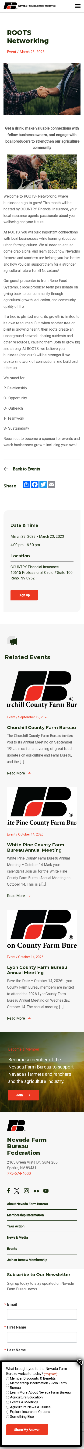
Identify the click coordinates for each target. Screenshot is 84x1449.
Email (12, 1304)
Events (12, 1248)
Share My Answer (27, 1430)
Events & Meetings (24, 1402)
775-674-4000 (19, 1173)
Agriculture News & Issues (30, 1407)
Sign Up (24, 595)
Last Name (16, 1350)
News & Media (17, 1237)
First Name (16, 1327)
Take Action (15, 1226)
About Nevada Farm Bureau (27, 1204)
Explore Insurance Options (30, 1412)
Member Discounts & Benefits (33, 1378)
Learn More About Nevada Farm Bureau (40, 1392)
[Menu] (77, 6)
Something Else (22, 1417)
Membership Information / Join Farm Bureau (38, 1385)
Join (20, 1095)
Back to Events (26, 468)
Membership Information (25, 1215)
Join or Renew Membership (27, 1260)
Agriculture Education (26, 1397)
